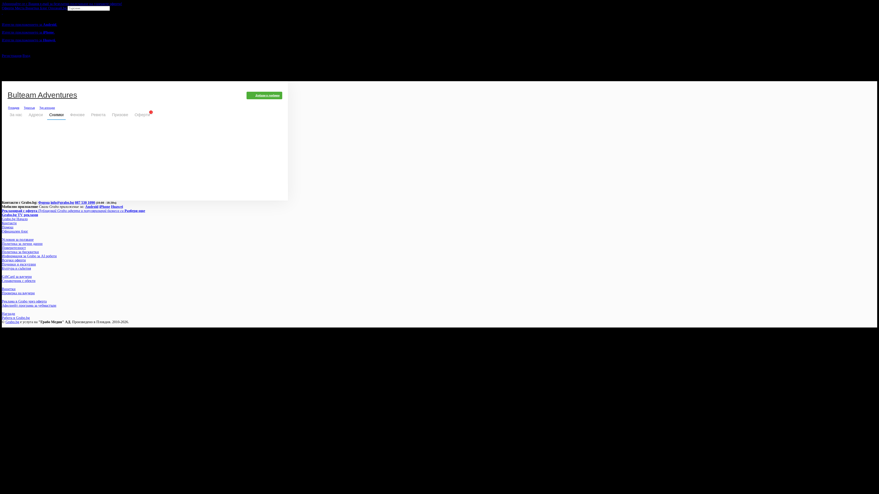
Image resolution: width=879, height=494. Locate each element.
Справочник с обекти (18, 281)
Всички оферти (14, 260)
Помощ (7, 227)
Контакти (9, 223)
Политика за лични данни (22, 244)
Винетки (9, 289)
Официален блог (15, 231)
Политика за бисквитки (20, 252)
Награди (8, 314)
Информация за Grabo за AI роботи (29, 256)
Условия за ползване (18, 240)
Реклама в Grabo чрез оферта (24, 301)
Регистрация (12, 56)
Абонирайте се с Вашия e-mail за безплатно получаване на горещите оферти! (62, 4)
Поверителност (14, 248)
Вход (26, 56)
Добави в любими (267, 95)
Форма (44, 202)
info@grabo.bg (62, 202)
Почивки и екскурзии (19, 264)
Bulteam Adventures (42, 95)
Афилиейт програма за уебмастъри (29, 305)
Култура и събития (16, 268)
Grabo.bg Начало (15, 219)
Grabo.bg (12, 322)
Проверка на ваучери (18, 293)
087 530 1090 (85, 202)
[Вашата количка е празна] (2, 13)
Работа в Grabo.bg (16, 318)
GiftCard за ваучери (17, 277)
